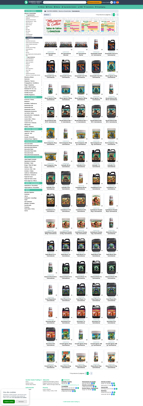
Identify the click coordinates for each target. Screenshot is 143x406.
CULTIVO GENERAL (52, 11)
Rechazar (21, 401)
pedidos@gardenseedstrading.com (70, 385)
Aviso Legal (28, 389)
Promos (50, 7)
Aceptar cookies (8, 401)
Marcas (58, 7)
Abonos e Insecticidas (65, 11)
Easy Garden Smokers (70, 7)
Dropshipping (101, 7)
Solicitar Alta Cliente (31, 384)
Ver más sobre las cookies (19, 397)
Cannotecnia (90, 7)
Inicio (27, 381)
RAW (81, 7)
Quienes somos (29, 383)
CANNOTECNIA (50, 51)
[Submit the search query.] (44, 2)
